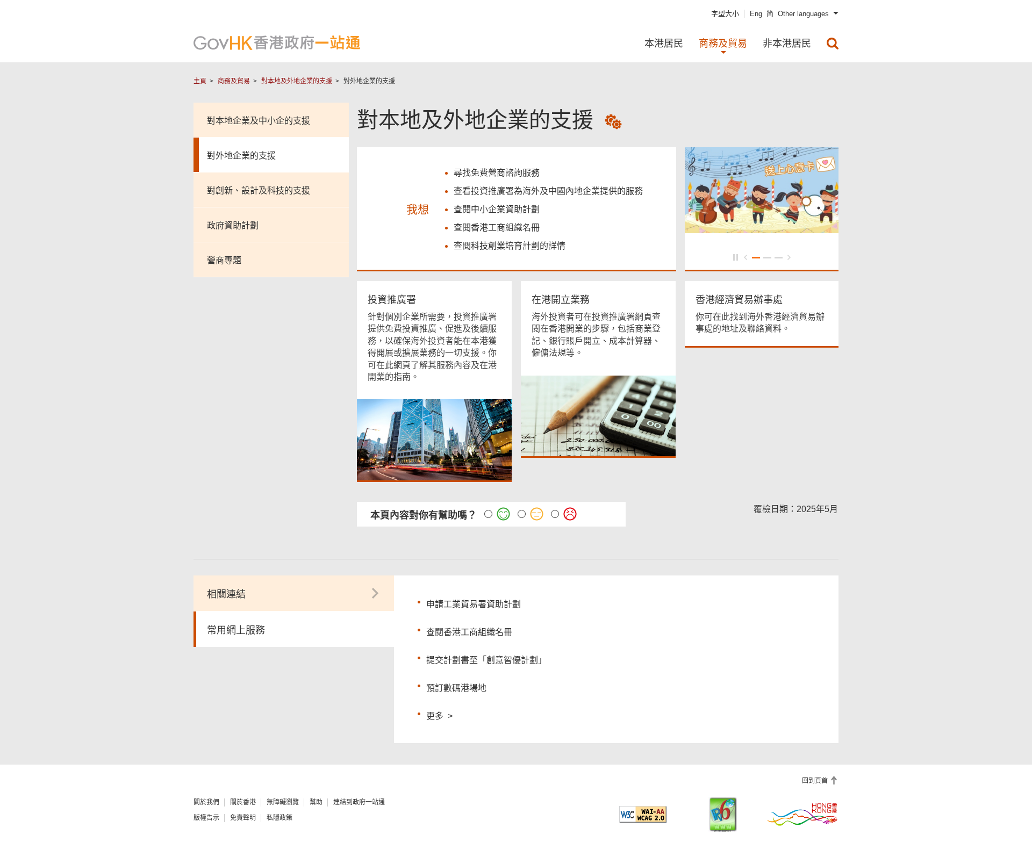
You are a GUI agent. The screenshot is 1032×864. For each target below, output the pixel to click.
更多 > (439, 715)
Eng (756, 14)
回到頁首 (815, 780)
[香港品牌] (802, 814)
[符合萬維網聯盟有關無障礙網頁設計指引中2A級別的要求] (643, 814)
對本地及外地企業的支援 (296, 81)
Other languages (803, 14)
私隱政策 (279, 818)
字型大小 (725, 14)
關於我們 (206, 802)
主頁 (200, 81)
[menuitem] (832, 43)
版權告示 (206, 818)
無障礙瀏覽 (283, 802)
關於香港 (243, 802)
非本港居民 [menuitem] (787, 43)
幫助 (316, 802)
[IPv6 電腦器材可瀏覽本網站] (723, 814)
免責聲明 (243, 818)
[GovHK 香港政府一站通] (277, 42)
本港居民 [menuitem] (663, 43)
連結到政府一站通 (359, 802)
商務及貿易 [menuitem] (723, 43)
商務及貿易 (234, 81)
